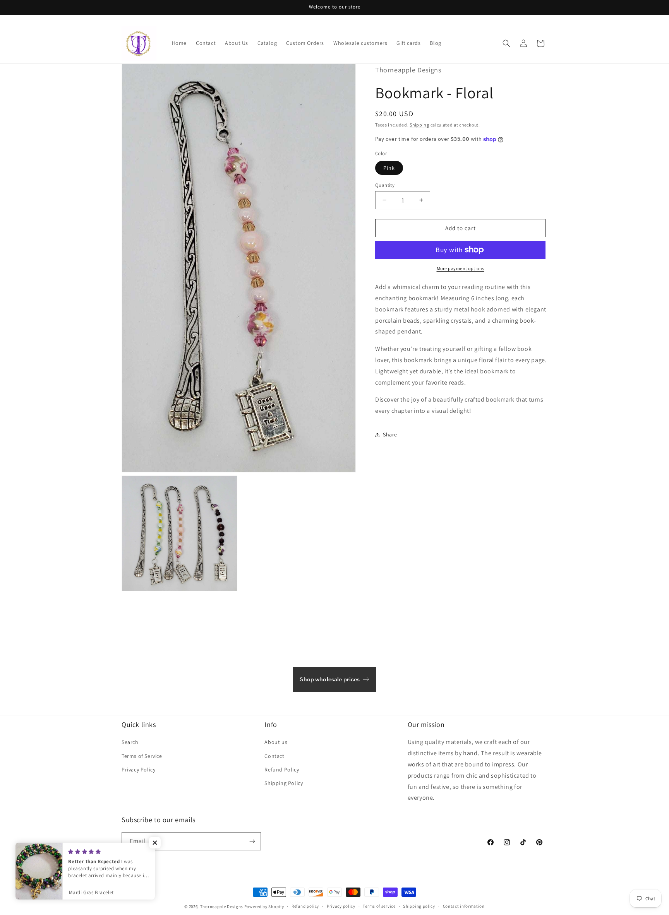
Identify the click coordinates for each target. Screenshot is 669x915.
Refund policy (305, 906)
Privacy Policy (138, 769)
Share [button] (390, 434)
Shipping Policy (283, 783)
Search (130, 742)
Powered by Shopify (264, 906)
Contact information (464, 906)
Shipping (419, 124)
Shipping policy (419, 906)
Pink (389, 167)
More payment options (460, 268)
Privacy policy (341, 906)
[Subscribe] (252, 841)
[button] (506, 43)
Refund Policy (281, 769)
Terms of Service (142, 756)
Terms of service (379, 906)
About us (275, 742)
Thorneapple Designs (221, 906)
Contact (274, 756)
